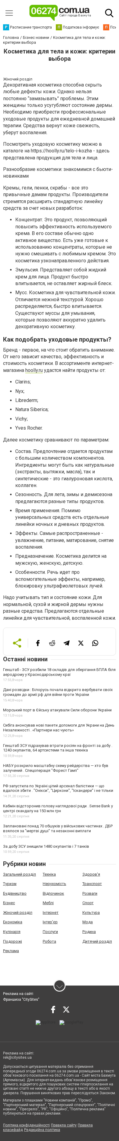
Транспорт (92, 883)
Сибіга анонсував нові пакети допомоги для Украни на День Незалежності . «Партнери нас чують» (58, 727)
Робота (49, 941)
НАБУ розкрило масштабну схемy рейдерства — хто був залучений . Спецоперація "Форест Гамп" (55, 768)
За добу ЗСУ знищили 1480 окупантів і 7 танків (46, 846)
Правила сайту (64, 1125)
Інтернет (51, 912)
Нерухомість (54, 883)
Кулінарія (11, 931)
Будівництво (15, 893)
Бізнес (9, 903)
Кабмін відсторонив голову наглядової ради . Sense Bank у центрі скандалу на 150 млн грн (58, 808)
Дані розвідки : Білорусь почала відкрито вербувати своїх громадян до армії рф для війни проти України (58, 692)
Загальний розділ (19, 874)
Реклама (11, 951)
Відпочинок (53, 893)
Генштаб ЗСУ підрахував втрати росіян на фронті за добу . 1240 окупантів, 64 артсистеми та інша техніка (57, 748)
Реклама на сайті (18, 994)
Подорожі (12, 941)
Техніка (49, 874)
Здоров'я (91, 874)
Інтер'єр (50, 922)
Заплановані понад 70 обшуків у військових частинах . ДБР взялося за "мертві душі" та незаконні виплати (58, 828)
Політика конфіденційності (26, 1125)
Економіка (12, 922)
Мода (87, 922)
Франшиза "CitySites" (21, 999)
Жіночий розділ (17, 912)
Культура (91, 912)
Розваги (89, 893)
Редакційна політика (42, 1130)
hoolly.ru (34, 370)
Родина (89, 931)
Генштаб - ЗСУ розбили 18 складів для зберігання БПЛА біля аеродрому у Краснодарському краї (59, 672)
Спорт (88, 903)
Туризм (9, 883)
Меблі (48, 903)
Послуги (50, 931)
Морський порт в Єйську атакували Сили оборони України (57, 710)
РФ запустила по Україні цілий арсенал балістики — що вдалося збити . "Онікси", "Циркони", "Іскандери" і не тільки (58, 788)
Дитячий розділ (97, 941)
